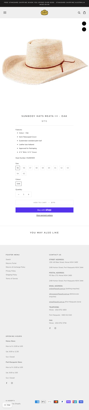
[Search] (79, 12)
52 (61, 168)
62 (24, 173)
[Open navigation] (4, 13)
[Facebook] (50, 328)
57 (30, 168)
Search (8, 259)
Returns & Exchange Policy (15, 267)
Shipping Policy (11, 275)
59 (43, 168)
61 (55, 168)
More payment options (44, 215)
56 (24, 168)
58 (36, 168)
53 (68, 168)
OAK (18, 184)
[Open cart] (84, 12)
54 (18, 173)
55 (18, 168)
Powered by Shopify (13, 404)
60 (49, 168)
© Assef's (10, 400)
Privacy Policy (11, 271)
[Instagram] (55, 328)
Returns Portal (11, 263)
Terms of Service (12, 278)
